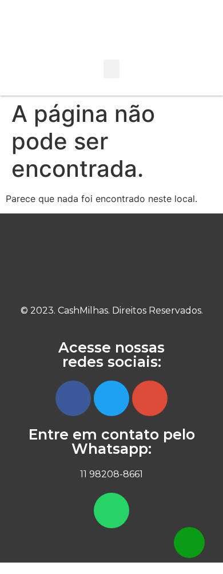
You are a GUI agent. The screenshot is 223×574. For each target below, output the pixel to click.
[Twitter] (111, 398)
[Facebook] (73, 398)
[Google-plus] (150, 398)
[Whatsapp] (111, 510)
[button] (111, 69)
